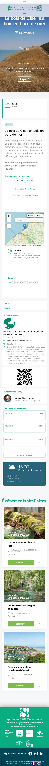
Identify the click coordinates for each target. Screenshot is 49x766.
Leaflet (17, 245)
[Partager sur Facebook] (17, 180)
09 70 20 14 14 (12, 337)
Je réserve (20, 562)
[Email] (31, 180)
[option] (40, 763)
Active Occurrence (24, 455)
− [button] (9, 220)
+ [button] (9, 216)
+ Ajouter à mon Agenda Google (24, 195)
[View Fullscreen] (9, 226)
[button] (24, 2)
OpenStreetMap (28, 245)
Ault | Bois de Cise (26, 63)
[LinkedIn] (22, 180)
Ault (11, 282)
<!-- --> (24, 229)
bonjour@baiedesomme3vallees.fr (19, 341)
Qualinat (32, 282)
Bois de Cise (20, 282)
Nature (8, 124)
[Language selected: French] (38, 763)
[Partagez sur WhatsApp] (26, 180)
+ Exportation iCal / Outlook (24, 189)
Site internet (11, 344)
